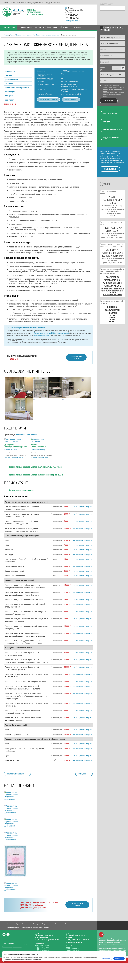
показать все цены (77, 71)
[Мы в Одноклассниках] (8, 934)
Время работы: (39, 943)
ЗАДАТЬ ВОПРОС (70, 99)
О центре (36, 924)
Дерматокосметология (24, 35)
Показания (8, 75)
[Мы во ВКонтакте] (4, 934)
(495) (26, 907)
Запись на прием (10, 104)
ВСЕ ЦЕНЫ (82, 774)
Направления (46, 924)
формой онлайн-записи (41, 335)
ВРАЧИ (65, 27)
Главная (6, 35)
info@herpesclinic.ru (73, 21)
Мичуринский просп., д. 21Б (71, 94)
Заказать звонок (13, 927)
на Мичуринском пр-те (82, 506)
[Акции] (92, 19)
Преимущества (9, 71)
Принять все (118, 958)
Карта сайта (20, 924)
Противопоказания (11, 79)
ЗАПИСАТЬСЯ (108, 101)
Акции (107, 121)
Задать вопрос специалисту (32, 927)
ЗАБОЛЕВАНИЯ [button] (26, 27)
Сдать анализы (111, 137)
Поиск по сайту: (106, 4)
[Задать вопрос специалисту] (92, 14)
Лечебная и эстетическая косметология (46, 35)
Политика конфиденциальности (12, 947)
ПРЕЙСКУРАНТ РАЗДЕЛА (15, 774)
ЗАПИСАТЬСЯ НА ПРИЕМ (48, 99)
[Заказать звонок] (92, 9)
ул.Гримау (7, 457)
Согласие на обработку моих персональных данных (113, 89)
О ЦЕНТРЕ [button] (77, 27)
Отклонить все (106, 958)
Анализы (76, 924)
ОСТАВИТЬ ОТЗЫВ (110, 169)
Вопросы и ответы (113, 129)
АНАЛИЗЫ (53, 27)
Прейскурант (9, 100)
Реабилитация (9, 92)
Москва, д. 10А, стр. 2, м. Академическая (44, 935)
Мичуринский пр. (17, 457)
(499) (26, 905)
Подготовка (8, 83)
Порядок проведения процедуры (16, 88)
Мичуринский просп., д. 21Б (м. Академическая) (51, 333)
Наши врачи (8, 96)
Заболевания (58, 924)
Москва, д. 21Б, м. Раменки (74, 10)
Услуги (12, 35)
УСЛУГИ (41, 27)
